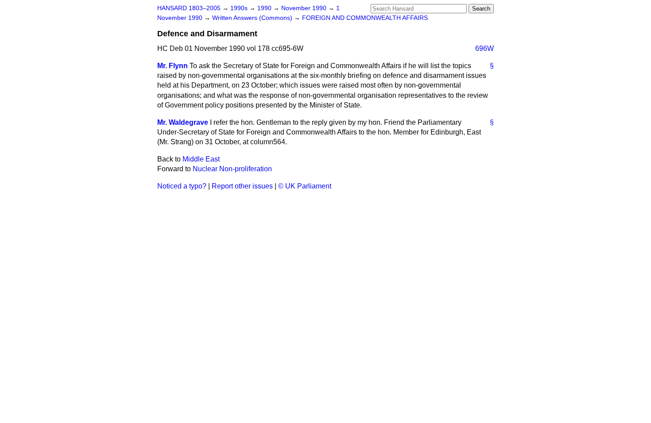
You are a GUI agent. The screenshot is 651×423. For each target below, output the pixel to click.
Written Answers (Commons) (253, 18)
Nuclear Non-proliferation (232, 169)
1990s (239, 8)
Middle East (201, 159)
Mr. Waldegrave (182, 122)
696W (484, 48)
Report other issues (242, 186)
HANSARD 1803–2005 (189, 8)
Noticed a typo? (181, 186)
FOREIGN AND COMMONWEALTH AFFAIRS (365, 18)
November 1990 (304, 8)
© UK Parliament (304, 186)
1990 (265, 8)
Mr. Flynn (172, 65)
